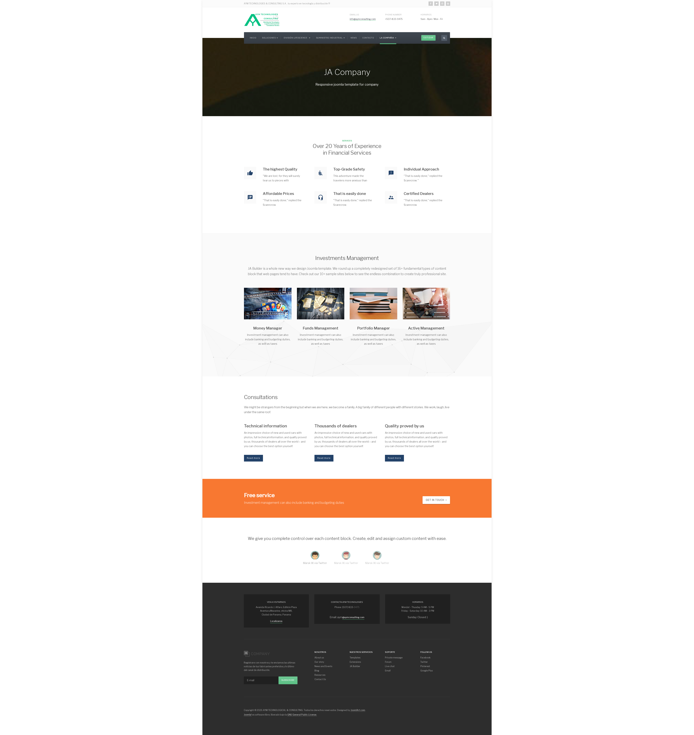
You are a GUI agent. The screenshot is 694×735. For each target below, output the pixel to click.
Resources (319, 675)
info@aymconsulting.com (363, 19)
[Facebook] (431, 3)
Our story (319, 662)
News (354, 38)
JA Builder (355, 666)
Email (388, 670)
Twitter (424, 662)
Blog (316, 670)
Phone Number (393, 14)
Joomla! (248, 714)
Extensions (355, 662)
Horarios (426, 14)
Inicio (253, 38)
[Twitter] (436, 3)
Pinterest (425, 666)
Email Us (354, 14)
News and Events (323, 666)
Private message (393, 657)
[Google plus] (448, 3)
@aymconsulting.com (353, 617)
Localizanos (276, 621)
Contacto (368, 38)
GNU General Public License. (302, 714)
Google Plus (426, 670)
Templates (355, 657)
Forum (388, 662)
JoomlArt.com (358, 710)
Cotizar (428, 37)
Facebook (425, 657)
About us (319, 657)
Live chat (390, 666)
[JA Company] (257, 653)
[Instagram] (442, 3)
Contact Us (320, 679)
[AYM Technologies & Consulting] (262, 19)
